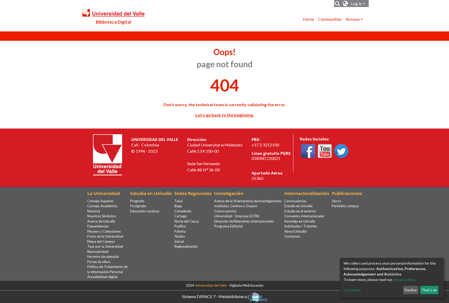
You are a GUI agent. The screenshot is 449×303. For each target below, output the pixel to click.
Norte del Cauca (186, 221)
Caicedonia (182, 211)
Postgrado (138, 206)
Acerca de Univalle (101, 221)
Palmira (180, 231)
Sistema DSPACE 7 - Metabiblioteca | (216, 296)
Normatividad (97, 252)
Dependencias (98, 226)
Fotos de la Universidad (105, 236)
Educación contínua (144, 211)
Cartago (180, 216)
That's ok (429, 290)
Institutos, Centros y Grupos (235, 206)
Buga (178, 206)
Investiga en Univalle (299, 221)
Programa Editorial (228, 226)
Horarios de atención (103, 256)
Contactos (292, 236)
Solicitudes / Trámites (300, 226)
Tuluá (178, 201)
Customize (352, 290)
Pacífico (180, 226)
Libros (336, 201)
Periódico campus (345, 206)
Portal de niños (98, 262)
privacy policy (403, 279)
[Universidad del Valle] (107, 154)
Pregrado (137, 201)
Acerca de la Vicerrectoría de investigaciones (248, 201)
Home (308, 19)
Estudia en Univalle (298, 206)
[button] (345, 4)
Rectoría (93, 211)
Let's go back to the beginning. (224, 114)
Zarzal (179, 241)
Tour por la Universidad (105, 246)
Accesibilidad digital (102, 277)
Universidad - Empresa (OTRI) (236, 216)
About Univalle (295, 231)
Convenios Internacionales (304, 216)
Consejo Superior (100, 201)
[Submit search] (337, 3)
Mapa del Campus (101, 241)
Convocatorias (225, 211)
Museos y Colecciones (104, 231)
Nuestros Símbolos (101, 216)
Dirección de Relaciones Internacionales (244, 221)
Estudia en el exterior (300, 211)
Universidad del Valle (211, 285)
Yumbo (179, 236)
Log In (356, 3)
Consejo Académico (102, 206)
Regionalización (186, 246)
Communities (330, 19)
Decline (411, 290)
